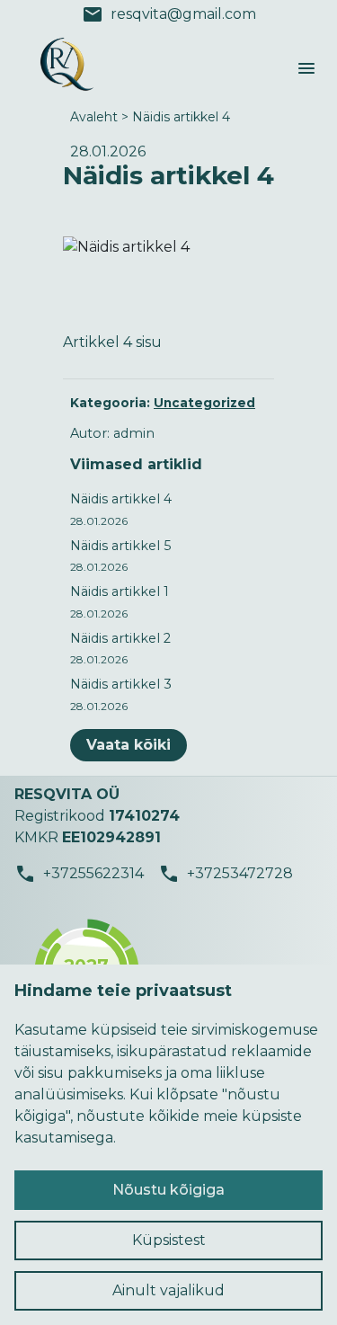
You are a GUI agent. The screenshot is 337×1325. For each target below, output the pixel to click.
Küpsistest (169, 1240)
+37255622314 (79, 874)
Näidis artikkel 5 (120, 546)
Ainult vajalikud (168, 1290)
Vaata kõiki (128, 744)
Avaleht (94, 117)
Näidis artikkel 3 (121, 684)
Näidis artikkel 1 (119, 591)
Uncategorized (204, 403)
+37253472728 (225, 874)
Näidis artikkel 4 (181, 117)
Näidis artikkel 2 (120, 638)
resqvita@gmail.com (169, 14)
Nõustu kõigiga (168, 1189)
